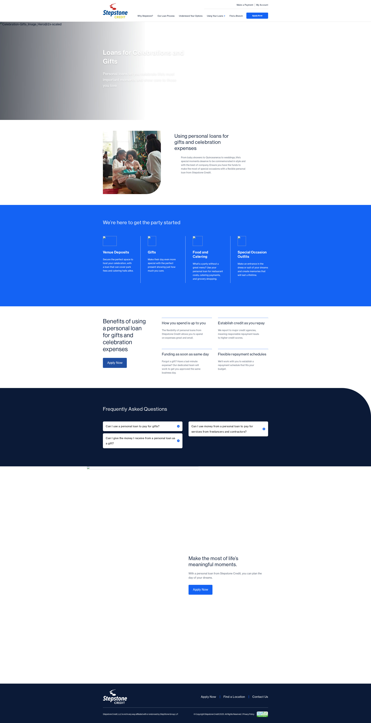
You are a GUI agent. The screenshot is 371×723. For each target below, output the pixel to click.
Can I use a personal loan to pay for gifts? (132, 426)
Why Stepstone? (145, 16)
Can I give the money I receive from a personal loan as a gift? (140, 441)
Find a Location (234, 697)
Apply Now (257, 15)
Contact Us (260, 697)
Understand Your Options (190, 16)
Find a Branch (236, 16)
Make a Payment (245, 5)
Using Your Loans (215, 16)
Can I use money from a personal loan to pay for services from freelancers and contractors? (222, 429)
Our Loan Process (166, 16)
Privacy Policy (248, 714)
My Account (262, 5)
